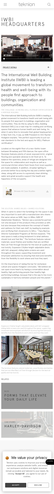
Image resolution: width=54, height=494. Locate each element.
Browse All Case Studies (24, 191)
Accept (15, 485)
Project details (10, 67)
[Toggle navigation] (4, 4)
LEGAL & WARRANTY (26, 449)
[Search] (48, 4)
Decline (38, 485)
